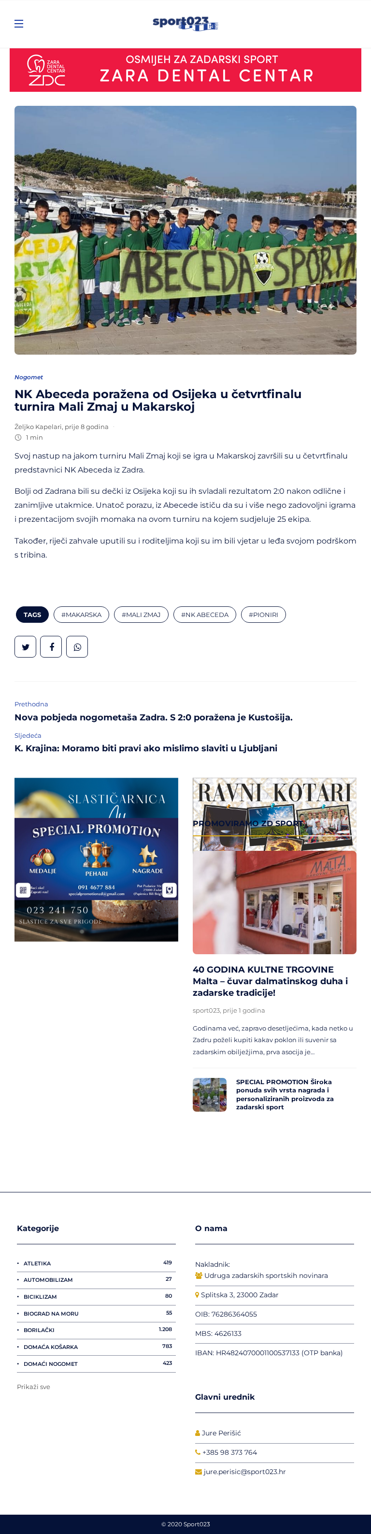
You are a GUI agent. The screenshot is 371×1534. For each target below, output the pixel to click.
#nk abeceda (204, 614)
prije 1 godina (244, 1010)
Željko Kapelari (38, 426)
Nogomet (28, 377)
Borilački (98, 1329)
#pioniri (263, 614)
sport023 (206, 1010)
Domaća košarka (98, 1346)
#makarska (81, 614)
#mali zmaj (141, 614)
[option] (275, 984)
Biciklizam (98, 1296)
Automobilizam (98, 1279)
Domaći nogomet (98, 1363)
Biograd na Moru (98, 1313)
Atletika (98, 1263)
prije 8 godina (87, 426)
